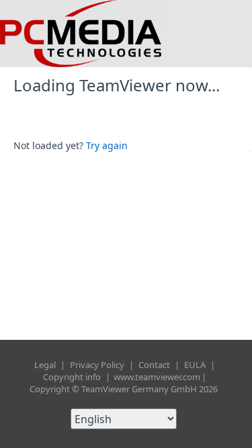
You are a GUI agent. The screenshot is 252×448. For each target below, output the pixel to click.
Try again (107, 145)
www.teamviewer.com (157, 377)
